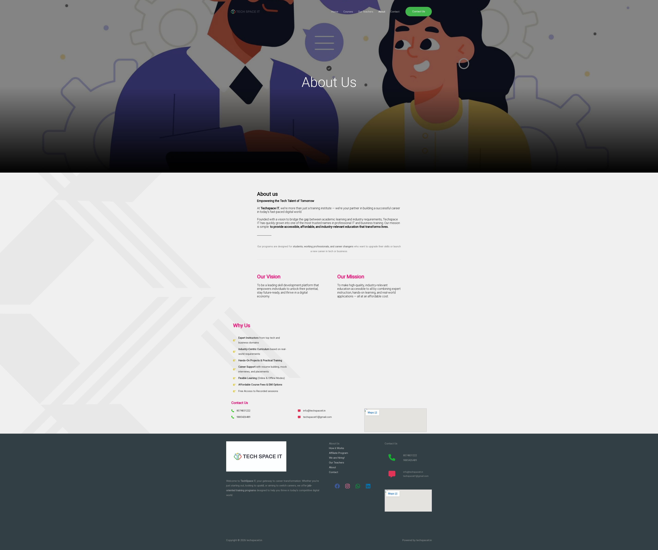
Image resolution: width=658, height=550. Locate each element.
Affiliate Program (338, 453)
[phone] (392, 457)
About (381, 11)
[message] (392, 474)
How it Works (336, 448)
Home (334, 11)
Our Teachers (365, 11)
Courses (348, 11)
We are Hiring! (337, 457)
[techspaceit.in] (244, 11)
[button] (418, 11)
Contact (394, 11)
